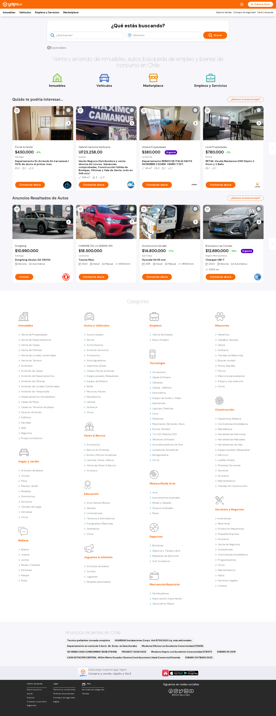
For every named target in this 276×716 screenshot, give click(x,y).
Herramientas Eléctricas (232, 434)
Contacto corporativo (37, 701)
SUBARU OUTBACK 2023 (198, 657)
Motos (90, 340)
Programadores (227, 560)
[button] (68, 123)
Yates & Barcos (94, 435)
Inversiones (224, 518)
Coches (91, 571)
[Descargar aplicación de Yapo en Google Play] (191, 673)
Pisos (24, 481)
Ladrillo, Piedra (226, 460)
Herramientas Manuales (231, 439)
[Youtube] (191, 691)
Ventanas (26, 512)
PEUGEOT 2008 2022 (134, 651)
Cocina (25, 475)
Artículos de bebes (98, 566)
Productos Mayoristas (231, 528)
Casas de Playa (30, 402)
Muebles (26, 491)
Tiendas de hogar (31, 506)
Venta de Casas (30, 345)
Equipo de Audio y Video (166, 398)
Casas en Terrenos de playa (37, 407)
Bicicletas (157, 545)
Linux (155, 413)
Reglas (56, 701)
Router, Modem (161, 429)
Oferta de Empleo (162, 334)
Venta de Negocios (229, 544)
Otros (24, 517)
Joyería (25, 554)
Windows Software (163, 439)
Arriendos (27, 365)
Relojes (25, 575)
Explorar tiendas (224, 12)
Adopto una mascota (230, 381)
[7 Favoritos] (80, 209)
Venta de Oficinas (31, 350)
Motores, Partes (96, 391)
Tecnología (157, 363)
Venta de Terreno (31, 360)
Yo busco (92, 470)
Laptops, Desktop (162, 408)
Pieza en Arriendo (31, 412)
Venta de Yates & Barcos (101, 465)
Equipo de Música (97, 381)
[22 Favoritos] (17, 111)
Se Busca (92, 407)
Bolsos (25, 549)
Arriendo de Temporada (35, 391)
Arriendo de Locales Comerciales (40, 386)
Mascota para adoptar (231, 376)
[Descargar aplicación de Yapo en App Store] (176, 673)
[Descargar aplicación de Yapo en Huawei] (165, 673)
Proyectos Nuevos (31, 438)
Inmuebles (9, 12)
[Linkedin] (186, 691)
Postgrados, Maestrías (100, 523)
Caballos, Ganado (228, 340)
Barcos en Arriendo (98, 450)
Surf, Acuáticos (161, 561)
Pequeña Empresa (228, 534)
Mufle (90, 386)
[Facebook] (170, 691)
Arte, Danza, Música (98, 502)
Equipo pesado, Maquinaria (102, 376)
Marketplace (71, 12)
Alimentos (224, 334)
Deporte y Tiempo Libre (166, 550)
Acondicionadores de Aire (167, 444)
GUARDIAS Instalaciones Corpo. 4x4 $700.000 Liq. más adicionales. (153, 640)
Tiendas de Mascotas (230, 355)
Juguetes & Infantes (98, 557)
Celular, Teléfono (162, 387)
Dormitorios (28, 496)
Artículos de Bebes (32, 470)
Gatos (221, 345)
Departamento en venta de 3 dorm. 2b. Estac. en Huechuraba (102, 646)
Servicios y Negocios (229, 509)
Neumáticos (94, 396)
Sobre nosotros (34, 689)
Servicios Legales (228, 580)
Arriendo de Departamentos (37, 376)
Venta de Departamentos (36, 340)
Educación (91, 494)
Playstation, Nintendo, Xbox (168, 424)
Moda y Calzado (30, 565)
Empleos (156, 325)
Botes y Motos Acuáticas (101, 455)
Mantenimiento (226, 481)
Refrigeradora (160, 455)
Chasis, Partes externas (100, 371)
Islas (23, 427)
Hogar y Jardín (28, 461)
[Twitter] (181, 691)
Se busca (26, 501)
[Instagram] (175, 691)
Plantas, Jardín (29, 486)
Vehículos (25, 12)
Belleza (23, 540)
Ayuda (30, 693)
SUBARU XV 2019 (226, 651)
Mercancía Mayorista (165, 584)
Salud (221, 575)
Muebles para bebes (99, 581)
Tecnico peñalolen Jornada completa (88, 640)
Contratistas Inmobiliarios (233, 424)
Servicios (223, 470)
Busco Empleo (160, 340)
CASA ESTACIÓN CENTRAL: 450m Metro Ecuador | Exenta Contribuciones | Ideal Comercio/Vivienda (123, 657)
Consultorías (225, 549)
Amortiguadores (96, 360)
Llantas (91, 402)
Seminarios (93, 528)
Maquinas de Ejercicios (165, 556)
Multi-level (224, 523)
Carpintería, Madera (229, 418)
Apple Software (161, 377)
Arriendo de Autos (97, 350)
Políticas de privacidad (63, 693)
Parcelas (26, 422)
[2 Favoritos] (144, 111)
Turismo (222, 585)
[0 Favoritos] (80, 111)
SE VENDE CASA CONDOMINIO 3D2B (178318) (92, 651)
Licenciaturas (94, 513)
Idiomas (91, 508)
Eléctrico (223, 455)
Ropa (24, 580)
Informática (159, 392)
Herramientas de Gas (230, 444)
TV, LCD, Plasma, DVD (164, 434)
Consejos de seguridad (244, 12)
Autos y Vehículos (96, 325)
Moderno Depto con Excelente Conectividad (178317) (181, 651)
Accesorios (93, 355)
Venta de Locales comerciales (38, 355)
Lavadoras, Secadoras (165, 450)
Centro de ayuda (265, 12)
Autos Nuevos (95, 345)
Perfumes (26, 570)
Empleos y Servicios (47, 12)
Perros (222, 371)
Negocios (26, 433)
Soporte (30, 697)
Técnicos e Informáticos (101, 518)
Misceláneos (225, 429)
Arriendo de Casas (32, 371)
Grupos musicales (162, 508)
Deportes (156, 537)
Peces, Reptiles (226, 365)
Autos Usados (95, 334)
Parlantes (157, 418)
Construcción (224, 410)
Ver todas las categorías (93, 689)
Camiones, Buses (96, 365)
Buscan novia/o (227, 360)
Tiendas (85, 693)
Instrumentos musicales (166, 497)
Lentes (25, 560)
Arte (155, 492)
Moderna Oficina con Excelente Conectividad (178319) (172, 646)
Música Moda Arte (162, 483)
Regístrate (31, 705)
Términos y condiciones (64, 689)
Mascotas (222, 325)
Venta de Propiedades (34, 334)
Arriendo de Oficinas (33, 381)
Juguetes (92, 576)
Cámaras (157, 382)
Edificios (26, 417)
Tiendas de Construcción (232, 486)
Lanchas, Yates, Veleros (100, 460)
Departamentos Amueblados (38, 396)
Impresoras (158, 403)
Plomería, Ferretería (229, 465)
